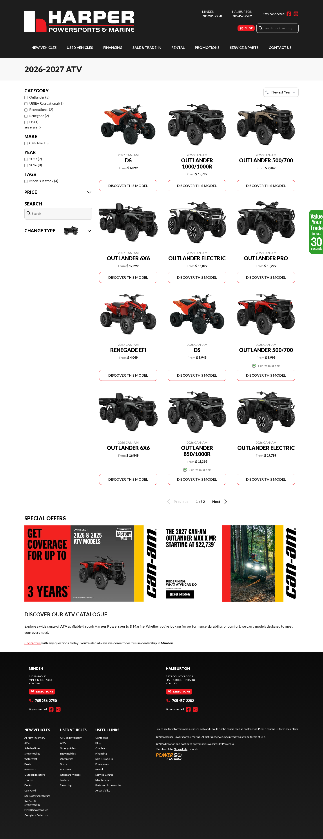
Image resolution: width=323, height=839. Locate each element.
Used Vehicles (80, 47)
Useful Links (107, 730)
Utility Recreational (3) (46, 103)
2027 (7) (35, 159)
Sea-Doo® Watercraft (37, 795)
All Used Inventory (71, 737)
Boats (27, 764)
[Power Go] (195, 756)
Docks (28, 785)
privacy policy (237, 736)
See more (30, 127)
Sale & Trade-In (146, 47)
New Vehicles (44, 47)
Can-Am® (30, 790)
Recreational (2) (41, 109)
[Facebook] (289, 13)
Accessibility (102, 790)
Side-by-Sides (32, 748)
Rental (178, 47)
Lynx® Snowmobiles (36, 810)
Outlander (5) (39, 97)
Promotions (207, 47)
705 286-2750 (212, 16)
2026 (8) (35, 165)
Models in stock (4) (43, 181)
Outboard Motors (34, 774)
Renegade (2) (39, 116)
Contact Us (280, 47)
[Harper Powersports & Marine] (79, 21)
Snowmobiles (32, 753)
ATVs (27, 743)
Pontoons (30, 769)
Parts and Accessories (108, 785)
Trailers (28, 780)
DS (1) (33, 122)
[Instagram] (296, 13)
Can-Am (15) (39, 143)
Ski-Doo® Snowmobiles (32, 802)
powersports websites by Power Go (213, 744)
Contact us (32, 643)
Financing (112, 47)
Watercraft (30, 758)
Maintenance (103, 780)
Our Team (101, 748)
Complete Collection (36, 815)
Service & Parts (244, 47)
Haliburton (242, 11)
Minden (208, 11)
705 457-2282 (242, 16)
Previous (181, 501)
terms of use (257, 736)
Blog (98, 743)
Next (216, 501)
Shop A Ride (180, 749)
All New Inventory (34, 737)
